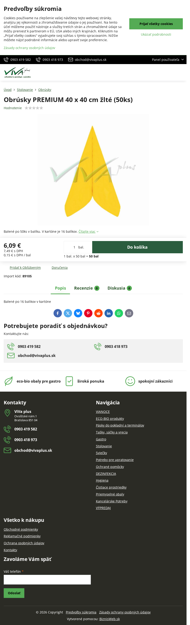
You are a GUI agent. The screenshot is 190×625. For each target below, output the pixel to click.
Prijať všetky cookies (156, 24)
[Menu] (181, 72)
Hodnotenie (13, 108)
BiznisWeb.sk (109, 619)
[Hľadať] (158, 72)
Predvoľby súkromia (81, 612)
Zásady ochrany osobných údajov (125, 612)
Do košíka (137, 247)
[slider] (34, 108)
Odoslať (14, 593)
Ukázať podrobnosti (156, 34)
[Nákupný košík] (169, 72)
